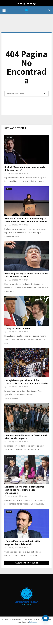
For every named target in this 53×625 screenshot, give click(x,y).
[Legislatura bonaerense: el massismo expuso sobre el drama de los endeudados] (26, 469)
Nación (9, 189)
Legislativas (10, 406)
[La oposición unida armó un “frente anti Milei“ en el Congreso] (26, 417)
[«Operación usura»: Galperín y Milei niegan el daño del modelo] (26, 523)
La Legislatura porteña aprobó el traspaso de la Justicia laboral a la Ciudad (26, 382)
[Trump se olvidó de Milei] (26, 311)
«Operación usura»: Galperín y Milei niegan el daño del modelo (22, 543)
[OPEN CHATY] (45, 618)
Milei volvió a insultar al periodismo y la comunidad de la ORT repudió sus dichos (25, 220)
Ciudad (9, 351)
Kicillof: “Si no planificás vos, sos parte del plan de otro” (24, 168)
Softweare (33, 622)
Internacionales (11, 299)
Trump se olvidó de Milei (17, 328)
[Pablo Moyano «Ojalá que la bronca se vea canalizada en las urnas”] (26, 256)
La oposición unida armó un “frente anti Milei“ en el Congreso (25, 437)
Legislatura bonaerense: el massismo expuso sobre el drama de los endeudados (24, 489)
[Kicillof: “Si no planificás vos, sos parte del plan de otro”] (26, 149)
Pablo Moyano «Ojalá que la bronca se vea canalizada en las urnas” (26, 275)
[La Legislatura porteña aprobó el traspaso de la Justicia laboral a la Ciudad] (26, 362)
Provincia (10, 137)
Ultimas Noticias (15, 128)
